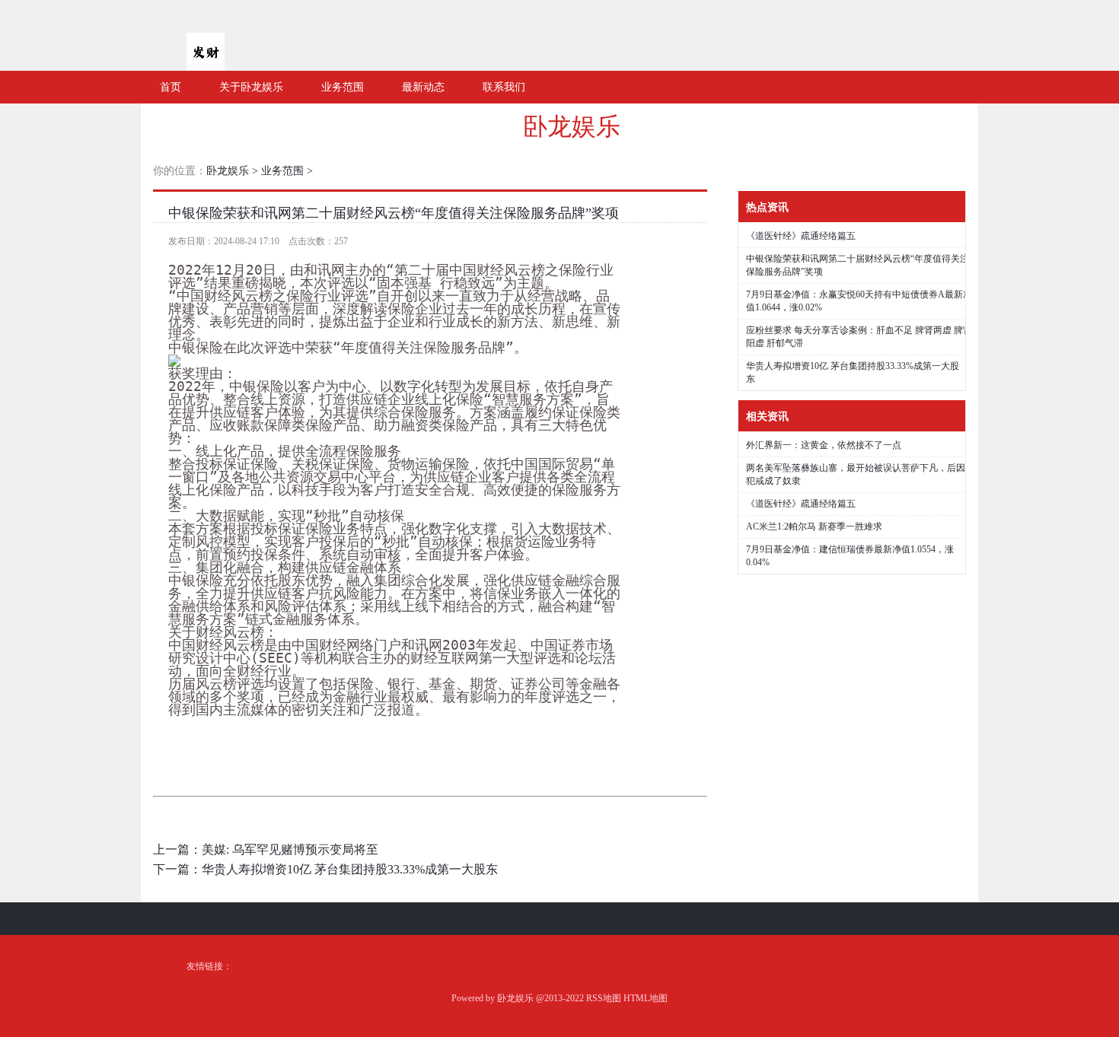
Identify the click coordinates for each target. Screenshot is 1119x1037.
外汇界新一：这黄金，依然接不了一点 (823, 445)
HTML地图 (645, 998)
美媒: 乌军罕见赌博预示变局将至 (290, 849)
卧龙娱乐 (571, 126)
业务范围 (282, 171)
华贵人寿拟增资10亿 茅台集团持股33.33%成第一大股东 (350, 869)
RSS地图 (603, 998)
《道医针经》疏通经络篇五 (801, 236)
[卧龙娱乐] (205, 64)
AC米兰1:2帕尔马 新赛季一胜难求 (814, 526)
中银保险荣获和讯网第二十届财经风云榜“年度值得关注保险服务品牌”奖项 (393, 213)
